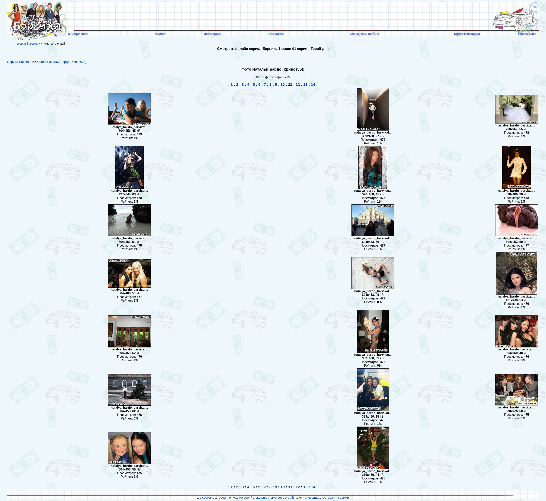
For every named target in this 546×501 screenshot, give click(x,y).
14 (313, 84)
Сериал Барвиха (19, 62)
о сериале (207, 497)
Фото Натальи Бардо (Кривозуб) (62, 62)
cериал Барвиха (27, 43)
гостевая (328, 497)
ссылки (343, 497)
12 (298, 84)
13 (305, 84)
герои (222, 497)
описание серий (240, 497)
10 (282, 84)
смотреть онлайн (283, 497)
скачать (262, 497)
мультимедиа (308, 497)
